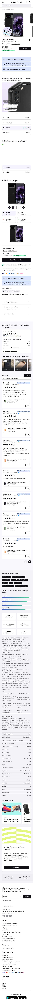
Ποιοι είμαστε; (6, 909)
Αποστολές (5, 930)
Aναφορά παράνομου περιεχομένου (11, 968)
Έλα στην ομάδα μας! (7, 913)
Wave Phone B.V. (7, 270)
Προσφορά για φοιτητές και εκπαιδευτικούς (13, 911)
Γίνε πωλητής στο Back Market (9, 923)
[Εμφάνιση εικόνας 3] (20, 207)
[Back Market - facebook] (7, 916)
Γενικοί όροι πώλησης (7, 957)
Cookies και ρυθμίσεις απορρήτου (10, 962)
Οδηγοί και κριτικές (7, 936)
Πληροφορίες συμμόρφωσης (24, 269)
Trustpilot (4, 979)
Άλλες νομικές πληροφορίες (9, 964)
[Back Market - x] (10, 916)
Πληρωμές (5, 928)
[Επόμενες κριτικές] (29, 561)
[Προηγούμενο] (9, 207)
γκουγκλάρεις (8, 860)
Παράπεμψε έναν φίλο (7, 948)
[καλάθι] (29, 2)
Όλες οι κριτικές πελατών (8, 940)
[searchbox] (18, 5)
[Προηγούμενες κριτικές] (25, 561)
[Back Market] (16, 2)
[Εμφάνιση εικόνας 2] (16, 207)
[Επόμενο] (23, 207)
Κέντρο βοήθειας (6, 934)
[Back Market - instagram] (3, 916)
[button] (7, 32)
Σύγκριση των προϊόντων (8, 938)
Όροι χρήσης (5, 955)
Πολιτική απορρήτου (7, 959)
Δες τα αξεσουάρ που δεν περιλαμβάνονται (14, 294)
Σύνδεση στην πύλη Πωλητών (9, 925)
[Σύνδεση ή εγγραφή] (26, 2)
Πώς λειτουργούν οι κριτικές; (11, 351)
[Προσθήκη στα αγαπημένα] (29, 40)
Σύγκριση (28, 78)
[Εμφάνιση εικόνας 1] (12, 207)
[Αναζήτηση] (3, 5)
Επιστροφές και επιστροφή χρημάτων (11, 932)
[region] (16, 365)
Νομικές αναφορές (7, 966)
